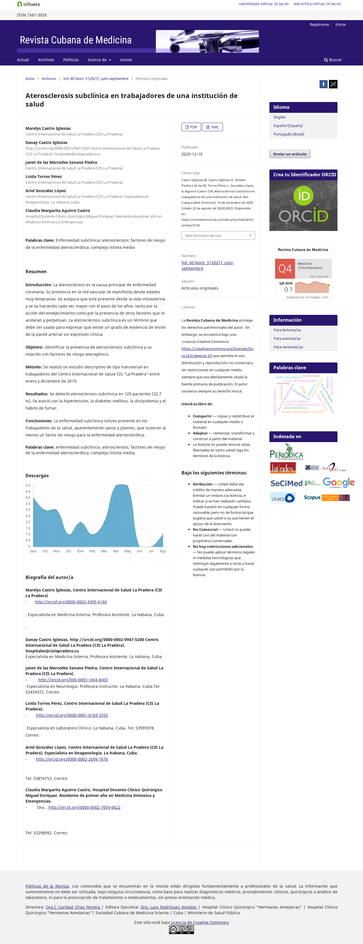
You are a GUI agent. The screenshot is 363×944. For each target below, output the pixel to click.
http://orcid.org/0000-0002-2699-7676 (72, 759)
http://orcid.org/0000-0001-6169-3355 (72, 715)
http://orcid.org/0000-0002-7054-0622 (84, 807)
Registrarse (319, 24)
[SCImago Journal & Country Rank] (303, 299)
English (280, 117)
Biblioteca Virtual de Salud (317, 4)
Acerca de (98, 59)
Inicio (30, 78)
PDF (193, 127)
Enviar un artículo (290, 153)
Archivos (46, 59)
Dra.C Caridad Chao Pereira (74, 907)
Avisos (126, 59)
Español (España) (288, 125)
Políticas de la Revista (47, 886)
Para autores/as (287, 338)
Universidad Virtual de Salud (264, 4)
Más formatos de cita (203, 235)
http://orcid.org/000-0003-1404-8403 (73, 679)
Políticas (71, 59)
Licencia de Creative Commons (200, 922)
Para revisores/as (288, 346)
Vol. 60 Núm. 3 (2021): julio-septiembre (95, 78)
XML (214, 127)
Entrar (340, 24)
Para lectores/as (287, 329)
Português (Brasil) (289, 134)
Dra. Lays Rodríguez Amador (169, 907)
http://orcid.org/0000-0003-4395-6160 (71, 601)
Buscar (335, 59)
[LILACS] (283, 502)
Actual (23, 59)
